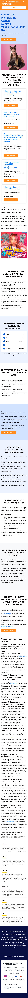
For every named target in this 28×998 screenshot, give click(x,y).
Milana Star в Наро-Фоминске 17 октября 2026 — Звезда (11, 114)
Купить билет (11, 105)
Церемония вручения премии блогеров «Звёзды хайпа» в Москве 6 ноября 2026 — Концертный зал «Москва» (13, 137)
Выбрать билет (8, 39)
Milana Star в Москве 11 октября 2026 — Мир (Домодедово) (12, 93)
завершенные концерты (6, 626)
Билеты (14, 7)
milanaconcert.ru (7, 613)
